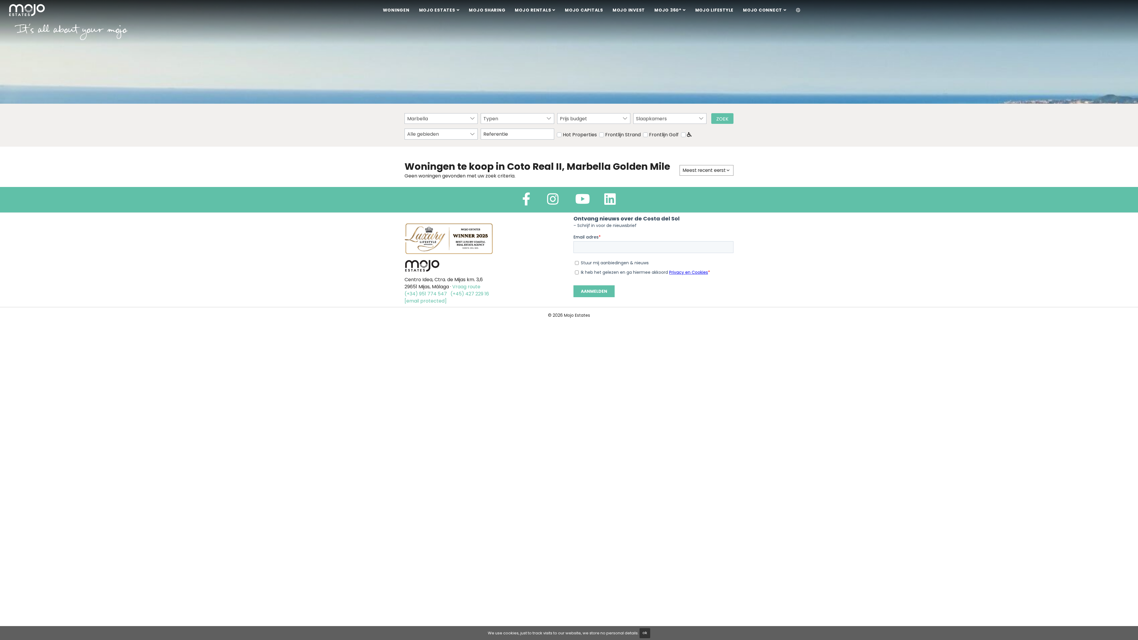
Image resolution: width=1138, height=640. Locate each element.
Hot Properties (580, 134)
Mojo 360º (667, 10)
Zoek (722, 119)
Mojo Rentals (533, 10)
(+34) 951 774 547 (426, 293)
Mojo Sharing (487, 10)
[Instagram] (553, 202)
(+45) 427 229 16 (469, 293)
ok (644, 633)
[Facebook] (526, 202)
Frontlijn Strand (623, 134)
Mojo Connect (762, 10)
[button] (798, 10)
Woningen (396, 10)
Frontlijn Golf (664, 134)
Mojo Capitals (584, 10)
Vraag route (466, 286)
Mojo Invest (629, 10)
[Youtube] (582, 202)
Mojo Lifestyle (714, 10)
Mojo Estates (437, 10)
